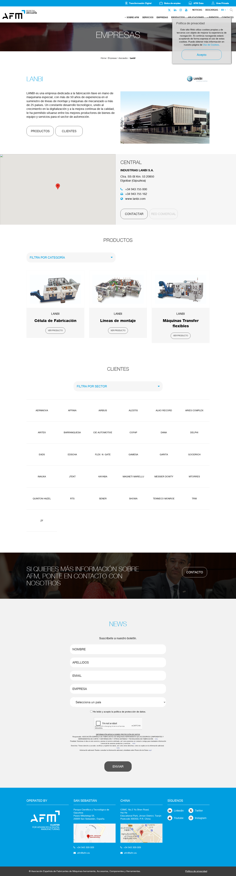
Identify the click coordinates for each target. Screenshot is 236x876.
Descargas (211, 10)
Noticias (197, 10)
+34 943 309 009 (85, 847)
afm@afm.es (83, 853)
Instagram (200, 818)
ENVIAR (118, 766)
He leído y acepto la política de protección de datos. (119, 711)
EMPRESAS (162, 17)
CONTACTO (194, 572)
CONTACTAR (134, 214)
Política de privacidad (196, 871)
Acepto (201, 54)
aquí (150, 750)
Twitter (199, 810)
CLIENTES (69, 131)
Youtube (179, 818)
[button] (58, 186)
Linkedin (179, 810)
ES (222, 10)
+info (156, 739)
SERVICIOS (147, 17)
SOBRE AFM (133, 17)
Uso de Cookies (211, 44)
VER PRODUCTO (55, 330)
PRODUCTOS (40, 131)
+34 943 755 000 (136, 189)
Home (103, 58)
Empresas (112, 58)
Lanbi (132, 58)
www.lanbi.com (135, 198)
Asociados (123, 58)
